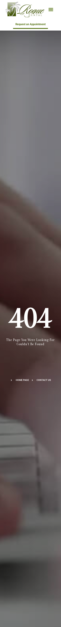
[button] (51, 9)
